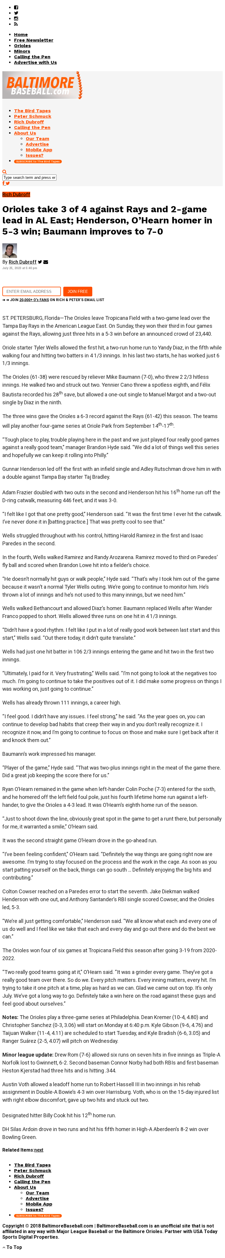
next (38, 1150)
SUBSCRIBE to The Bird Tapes (38, 161)
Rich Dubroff (23, 262)
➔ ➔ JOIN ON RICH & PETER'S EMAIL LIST (53, 300)
